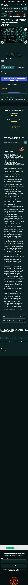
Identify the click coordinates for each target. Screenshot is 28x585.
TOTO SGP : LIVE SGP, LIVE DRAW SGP (14, 79)
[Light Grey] (2, 61)
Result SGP (19, 293)
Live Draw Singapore (12, 191)
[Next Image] (25, 42)
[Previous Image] (2, 42)
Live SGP (6, 168)
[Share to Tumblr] (4, 349)
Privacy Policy (17, 569)
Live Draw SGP (10, 221)
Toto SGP (14, 240)
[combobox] (12, 8)
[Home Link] (6, 5)
